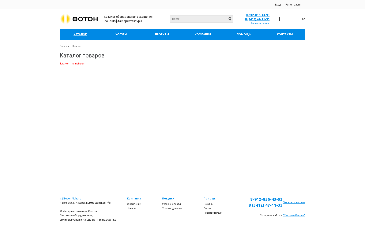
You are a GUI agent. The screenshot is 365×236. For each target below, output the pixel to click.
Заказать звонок (260, 23)
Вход (278, 4)
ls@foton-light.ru (70, 198)
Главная (64, 46)
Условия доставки (172, 208)
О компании (134, 204)
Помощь (210, 198)
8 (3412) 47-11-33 (257, 19)
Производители (213, 212)
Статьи (207, 208)
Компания (134, 198)
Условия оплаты (171, 204)
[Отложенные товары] (289, 19)
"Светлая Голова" (294, 215)
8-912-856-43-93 (258, 15)
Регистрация (293, 4)
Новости (131, 208)
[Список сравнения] (279, 19)
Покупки (168, 198)
